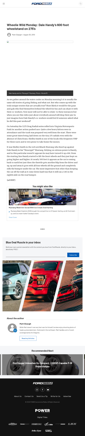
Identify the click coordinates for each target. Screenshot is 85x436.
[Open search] (81, 3)
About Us (17, 396)
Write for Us (55, 396)
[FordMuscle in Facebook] (42, 390)
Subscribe (73, 255)
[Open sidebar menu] (3, 3)
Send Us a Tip (42, 396)
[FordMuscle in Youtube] (48, 390)
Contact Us (29, 396)
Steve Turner (13, 217)
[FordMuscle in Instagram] (37, 390)
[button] (40, 65)
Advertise (67, 396)
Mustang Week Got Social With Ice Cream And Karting (31, 207)
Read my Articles (28, 338)
